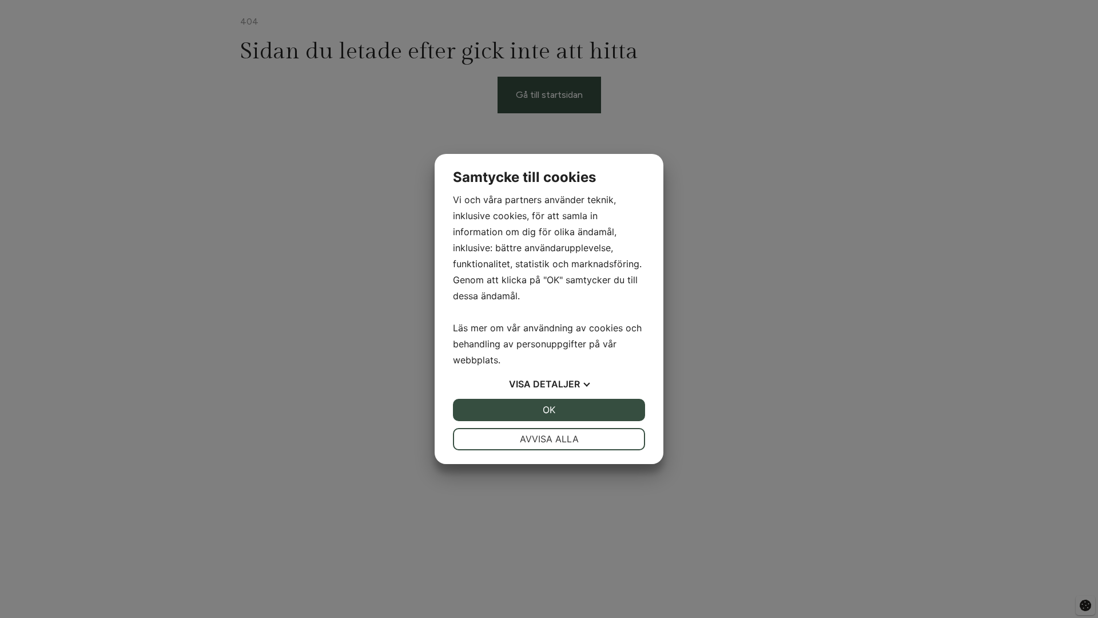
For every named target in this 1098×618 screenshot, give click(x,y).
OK (549, 409)
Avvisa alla (549, 439)
